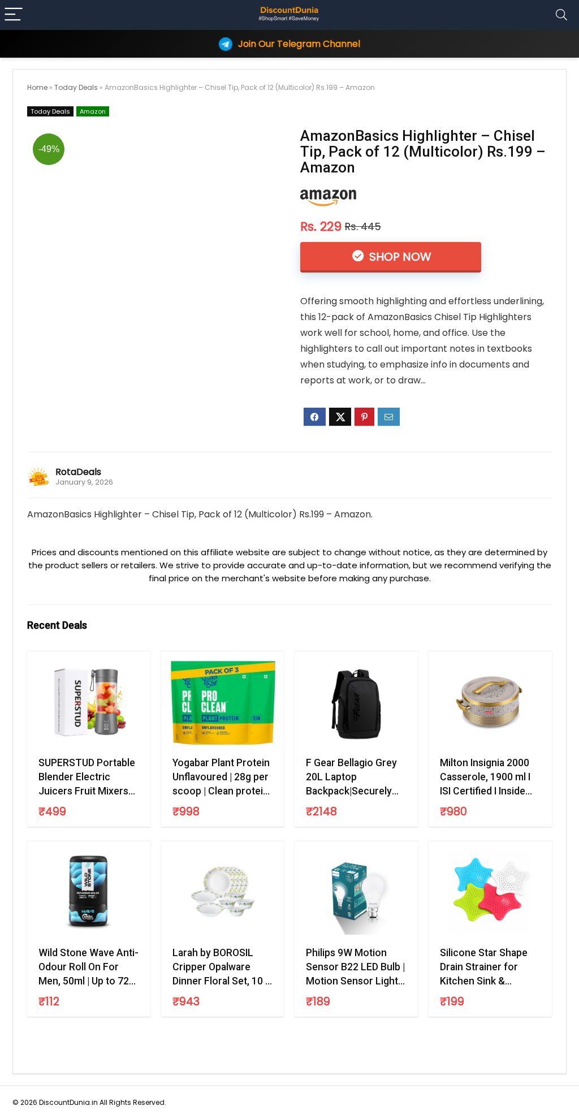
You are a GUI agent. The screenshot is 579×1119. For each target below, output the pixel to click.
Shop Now (398, 257)
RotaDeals (78, 471)
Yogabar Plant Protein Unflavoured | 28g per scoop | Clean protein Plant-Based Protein (221, 777)
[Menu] (13, 15)
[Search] (561, 15)
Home (37, 87)
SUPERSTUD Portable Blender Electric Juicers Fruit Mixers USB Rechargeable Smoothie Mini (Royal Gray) (86, 777)
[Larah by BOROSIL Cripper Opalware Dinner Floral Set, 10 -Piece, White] (223, 892)
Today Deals (76, 87)
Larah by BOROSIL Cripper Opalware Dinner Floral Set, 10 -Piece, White (220, 967)
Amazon (93, 111)
